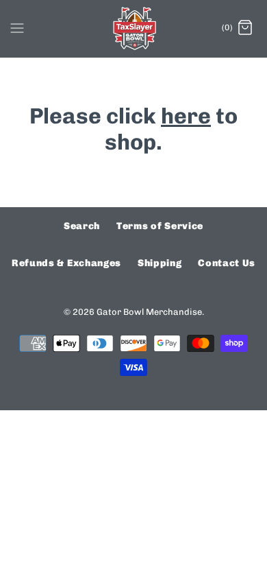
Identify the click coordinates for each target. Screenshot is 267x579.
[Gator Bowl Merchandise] (134, 28)
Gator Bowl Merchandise (149, 312)
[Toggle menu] (17, 27)
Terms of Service (159, 226)
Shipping (160, 263)
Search (82, 226)
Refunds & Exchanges (66, 263)
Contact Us (226, 263)
